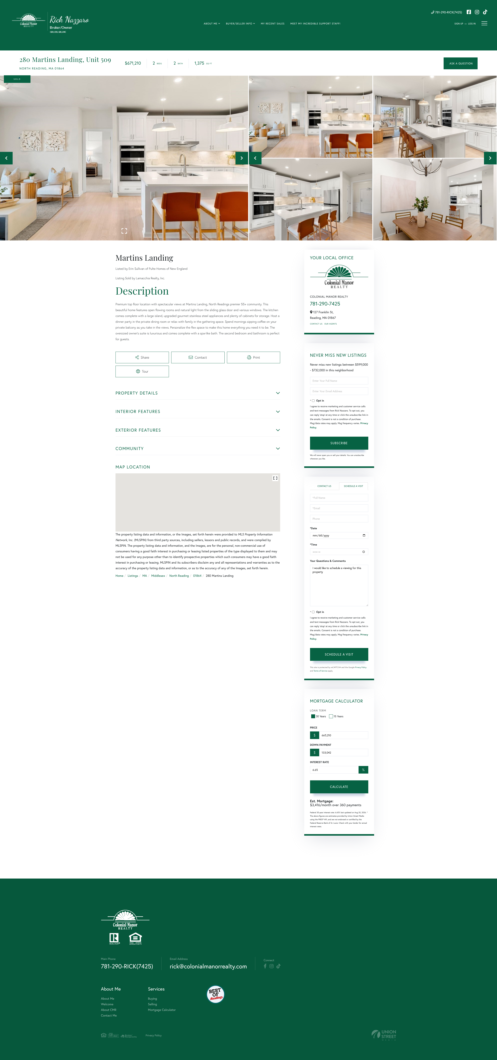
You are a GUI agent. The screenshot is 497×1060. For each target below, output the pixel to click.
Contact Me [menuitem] (109, 1015)
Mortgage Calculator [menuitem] (162, 1010)
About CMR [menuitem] (108, 1010)
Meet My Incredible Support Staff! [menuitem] (315, 23)
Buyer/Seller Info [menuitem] (239, 23)
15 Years (338, 716)
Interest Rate (319, 762)
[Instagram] (271, 966)
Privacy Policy (361, 667)
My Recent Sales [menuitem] (273, 23)
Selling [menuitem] (152, 1004)
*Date (313, 528)
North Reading (179, 576)
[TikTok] (278, 966)
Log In (472, 23)
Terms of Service (321, 671)
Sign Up (458, 23)
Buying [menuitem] (152, 999)
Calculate (339, 787)
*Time (313, 544)
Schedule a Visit (353, 486)
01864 (197, 576)
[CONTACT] (461, 63)
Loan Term (318, 710)
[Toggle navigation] (484, 23)
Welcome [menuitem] (107, 1004)
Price (313, 727)
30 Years (321, 716)
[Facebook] (265, 966)
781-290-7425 (325, 303)
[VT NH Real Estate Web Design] (384, 1035)
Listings (133, 576)
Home (119, 576)
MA (144, 576)
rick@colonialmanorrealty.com (208, 966)
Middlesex (158, 576)
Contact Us (316, 324)
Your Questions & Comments (328, 561)
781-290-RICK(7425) (448, 12)
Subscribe (339, 443)
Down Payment (320, 745)
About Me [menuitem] (210, 23)
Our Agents (330, 324)
